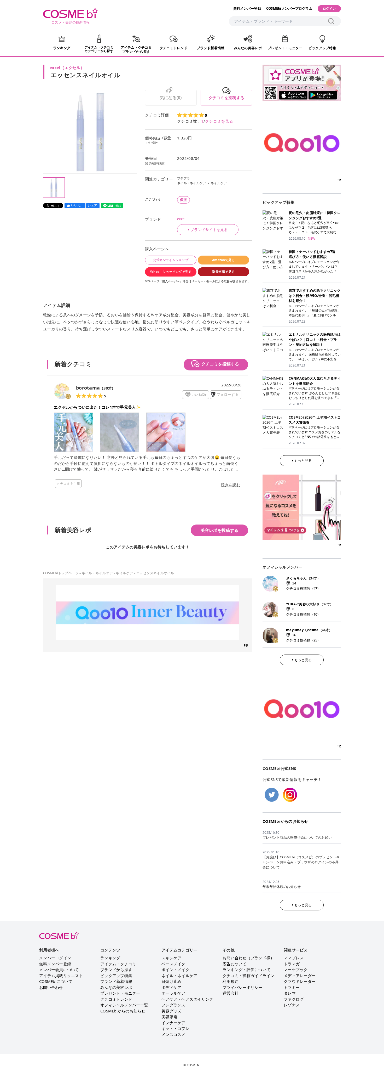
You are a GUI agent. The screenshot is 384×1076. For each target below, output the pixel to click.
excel (181, 218)
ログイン (329, 8)
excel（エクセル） (67, 67)
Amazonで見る (223, 260)
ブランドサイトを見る (209, 229)
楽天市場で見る (223, 271)
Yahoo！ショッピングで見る (170, 271)
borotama (88, 388)
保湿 (183, 199)
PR (246, 645)
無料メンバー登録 (247, 8)
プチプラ (183, 178)
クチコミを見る (219, 121)
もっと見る (303, 460)
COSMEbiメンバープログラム (289, 8)
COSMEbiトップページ (61, 573)
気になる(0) (171, 97)
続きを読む (230, 484)
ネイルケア (219, 183)
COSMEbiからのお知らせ (286, 821)
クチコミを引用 (68, 483)
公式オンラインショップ (170, 260)
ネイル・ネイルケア (191, 183)
